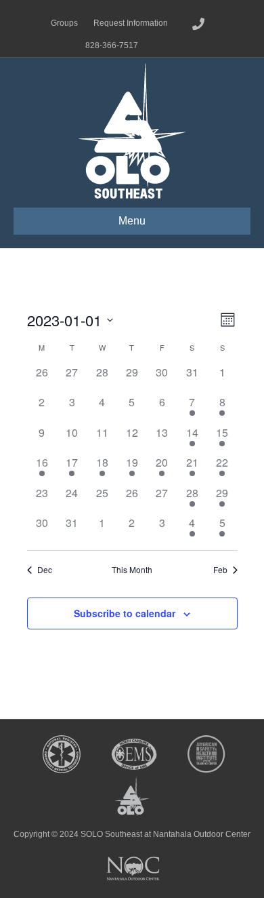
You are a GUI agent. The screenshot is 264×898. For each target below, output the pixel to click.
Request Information (130, 23)
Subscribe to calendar (124, 613)
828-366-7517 (111, 45)
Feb (220, 569)
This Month (132, 569)
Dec (44, 569)
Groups (64, 23)
